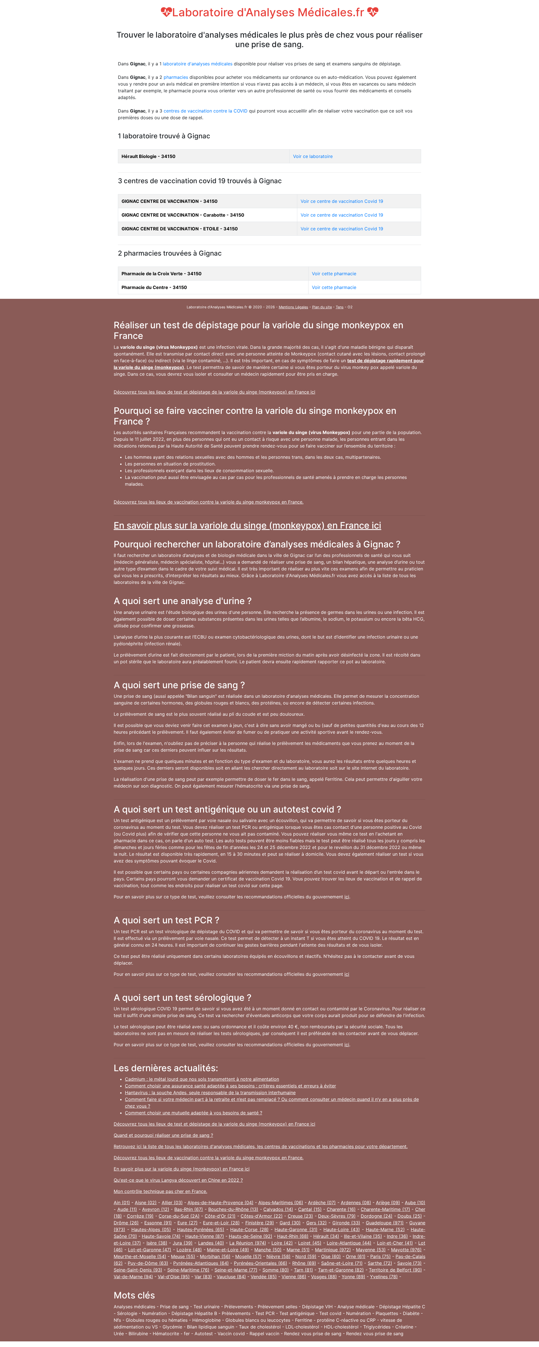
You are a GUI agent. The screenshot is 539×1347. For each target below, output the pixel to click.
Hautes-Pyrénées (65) (200, 1229)
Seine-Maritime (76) (188, 1270)
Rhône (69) (304, 1263)
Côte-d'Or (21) (220, 1216)
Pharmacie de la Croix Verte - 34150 (162, 273)
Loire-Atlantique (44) (349, 1243)
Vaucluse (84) (231, 1276)
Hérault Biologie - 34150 (148, 156)
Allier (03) (172, 1202)
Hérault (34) (326, 1236)
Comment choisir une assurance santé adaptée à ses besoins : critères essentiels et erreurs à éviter (230, 1086)
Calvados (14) (278, 1209)
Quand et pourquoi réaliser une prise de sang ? (163, 1135)
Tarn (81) (303, 1270)
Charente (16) (341, 1209)
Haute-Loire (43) (341, 1229)
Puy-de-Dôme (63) (148, 1263)
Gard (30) (290, 1223)
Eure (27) (187, 1223)
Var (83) (203, 1276)
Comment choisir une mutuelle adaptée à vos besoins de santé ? (193, 1113)
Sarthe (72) (380, 1263)
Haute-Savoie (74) (161, 1236)
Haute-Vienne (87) (204, 1236)
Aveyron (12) (155, 1209)
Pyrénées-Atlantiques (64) (201, 1263)
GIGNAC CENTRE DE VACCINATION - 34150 (170, 201)
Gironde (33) (346, 1223)
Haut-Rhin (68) (293, 1236)
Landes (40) (211, 1243)
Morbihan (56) (215, 1256)
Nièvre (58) (278, 1256)
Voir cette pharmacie (334, 273)
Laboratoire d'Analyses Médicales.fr (269, 12)
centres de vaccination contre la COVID (206, 111)
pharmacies (176, 77)
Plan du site (322, 307)
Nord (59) (305, 1256)
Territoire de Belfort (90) (395, 1270)
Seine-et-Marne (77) (235, 1270)
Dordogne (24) (376, 1216)
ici (346, 896)
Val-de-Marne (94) (133, 1276)
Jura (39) (183, 1243)
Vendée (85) (264, 1276)
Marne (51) (298, 1249)
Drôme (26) (126, 1223)
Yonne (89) (353, 1276)
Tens (340, 307)
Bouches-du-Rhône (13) (233, 1209)
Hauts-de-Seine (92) (250, 1236)
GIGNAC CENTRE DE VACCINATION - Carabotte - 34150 (183, 215)
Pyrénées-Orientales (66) (260, 1263)
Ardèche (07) (322, 1202)
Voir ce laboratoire (313, 156)
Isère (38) (157, 1243)
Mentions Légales (293, 307)
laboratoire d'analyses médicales (197, 63)
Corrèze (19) (140, 1216)
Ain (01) (122, 1202)
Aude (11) (127, 1209)
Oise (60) (331, 1256)
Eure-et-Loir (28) (221, 1223)
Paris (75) (380, 1256)
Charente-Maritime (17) (385, 1209)
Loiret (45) (309, 1243)
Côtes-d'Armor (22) (261, 1216)
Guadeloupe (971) (385, 1223)
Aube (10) (415, 1202)
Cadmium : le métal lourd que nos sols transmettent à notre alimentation (202, 1079)
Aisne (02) (146, 1202)
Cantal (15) (310, 1209)
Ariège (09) (388, 1202)
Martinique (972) (333, 1249)
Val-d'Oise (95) (174, 1276)
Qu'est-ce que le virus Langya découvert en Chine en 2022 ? (178, 1180)
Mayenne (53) (371, 1249)
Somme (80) (275, 1270)
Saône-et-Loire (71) (342, 1263)
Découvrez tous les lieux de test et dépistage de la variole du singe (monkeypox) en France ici (214, 392)
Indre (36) (397, 1236)
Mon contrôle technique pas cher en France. (160, 1191)
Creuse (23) (300, 1216)
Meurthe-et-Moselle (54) (140, 1256)
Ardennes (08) (356, 1202)
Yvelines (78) (384, 1276)
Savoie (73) (409, 1263)
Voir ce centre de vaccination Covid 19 (342, 201)
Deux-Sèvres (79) (336, 1216)
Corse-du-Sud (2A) (179, 1216)
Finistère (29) (259, 1223)
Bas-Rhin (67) (188, 1209)
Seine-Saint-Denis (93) (138, 1270)
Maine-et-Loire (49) (228, 1249)
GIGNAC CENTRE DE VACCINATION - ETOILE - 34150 (180, 228)
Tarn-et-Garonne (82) (341, 1270)
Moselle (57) (248, 1256)
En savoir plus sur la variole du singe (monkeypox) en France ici (247, 525)
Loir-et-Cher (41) (395, 1243)
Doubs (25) (410, 1216)
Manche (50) (268, 1249)
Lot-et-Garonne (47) (150, 1249)
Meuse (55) (183, 1256)
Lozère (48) (189, 1249)
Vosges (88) (324, 1276)
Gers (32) (316, 1223)
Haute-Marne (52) (385, 1229)
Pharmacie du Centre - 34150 (154, 287)
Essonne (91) (158, 1223)
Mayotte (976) (406, 1249)
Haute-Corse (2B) (249, 1229)
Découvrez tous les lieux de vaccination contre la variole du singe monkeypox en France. (208, 502)
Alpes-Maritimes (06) (280, 1202)
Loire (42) (282, 1243)
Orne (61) (356, 1256)
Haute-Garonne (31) (296, 1229)
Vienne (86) (294, 1276)
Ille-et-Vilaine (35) (363, 1236)
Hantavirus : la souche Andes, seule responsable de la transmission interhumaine (210, 1092)
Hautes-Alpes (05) (151, 1229)
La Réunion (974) (247, 1243)
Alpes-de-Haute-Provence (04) (220, 1202)
